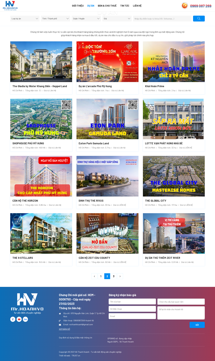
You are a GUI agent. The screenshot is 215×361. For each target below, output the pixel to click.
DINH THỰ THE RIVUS (91, 200)
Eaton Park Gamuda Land (94, 143)
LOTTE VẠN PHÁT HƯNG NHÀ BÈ (164, 143)
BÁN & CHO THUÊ (107, 5)
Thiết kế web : (65, 355)
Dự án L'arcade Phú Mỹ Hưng (95, 86)
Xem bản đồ (64, 329)
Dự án (90, 5)
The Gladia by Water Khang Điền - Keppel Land (39, 86)
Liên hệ (137, 5)
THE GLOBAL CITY (155, 200)
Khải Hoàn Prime (154, 86)
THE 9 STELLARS (22, 257)
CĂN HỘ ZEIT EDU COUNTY (94, 257)
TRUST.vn (76, 355)
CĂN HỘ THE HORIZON (25, 200)
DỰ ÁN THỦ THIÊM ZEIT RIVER (162, 257)
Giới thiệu (78, 5)
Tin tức (124, 5)
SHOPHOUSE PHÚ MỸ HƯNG (28, 143)
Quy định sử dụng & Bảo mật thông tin (75, 337)
